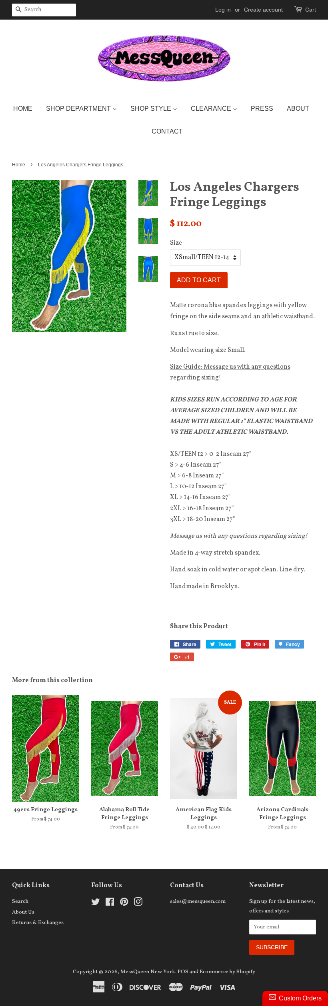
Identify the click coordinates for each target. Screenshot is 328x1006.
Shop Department (79, 108)
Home (22, 108)
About (298, 108)
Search (20, 901)
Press (262, 108)
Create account (263, 9)
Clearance (212, 108)
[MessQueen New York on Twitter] (95, 904)
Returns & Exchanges (38, 922)
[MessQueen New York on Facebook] (109, 904)
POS (183, 972)
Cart (310, 9)
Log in (223, 9)
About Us (23, 912)
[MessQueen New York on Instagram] (138, 904)
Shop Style (151, 108)
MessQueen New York (147, 972)
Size (176, 243)
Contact (167, 131)
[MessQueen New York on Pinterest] (124, 904)
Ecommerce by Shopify (227, 972)
